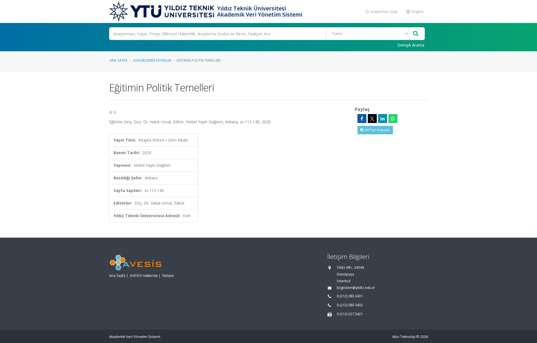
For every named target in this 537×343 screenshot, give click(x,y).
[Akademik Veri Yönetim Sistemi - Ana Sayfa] (162, 11)
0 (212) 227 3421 (350, 314)
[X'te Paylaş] (372, 118)
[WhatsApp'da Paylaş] (392, 118)
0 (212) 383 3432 (350, 305)
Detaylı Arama (410, 45)
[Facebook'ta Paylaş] (361, 118)
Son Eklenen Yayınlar (152, 60)
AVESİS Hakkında (144, 275)
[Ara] (415, 33)
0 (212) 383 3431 (350, 296)
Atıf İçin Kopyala (377, 130)
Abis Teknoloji (403, 336)
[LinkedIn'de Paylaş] (382, 118)
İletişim (168, 275)
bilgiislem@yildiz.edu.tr (356, 287)
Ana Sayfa (119, 60)
